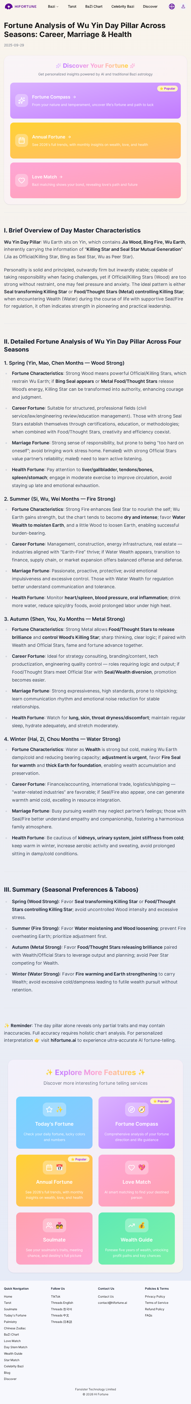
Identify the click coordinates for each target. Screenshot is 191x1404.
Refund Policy (154, 1309)
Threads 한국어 (61, 1309)
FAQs (148, 1315)
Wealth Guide (13, 1353)
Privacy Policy (155, 1296)
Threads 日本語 (61, 1322)
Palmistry (10, 1322)
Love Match (12, 1341)
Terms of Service (156, 1303)
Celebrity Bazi (122, 6)
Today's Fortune (15, 1315)
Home (8, 1296)
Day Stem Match (15, 1347)
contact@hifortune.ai (112, 1303)
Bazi (51, 6)
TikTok (55, 1296)
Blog (7, 1372)
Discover (150, 6)
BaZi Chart (93, 6)
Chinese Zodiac (15, 1328)
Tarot (72, 6)
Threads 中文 (60, 1315)
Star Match (11, 1360)
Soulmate (10, 1309)
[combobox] (172, 6)
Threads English (62, 1303)
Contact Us (106, 1296)
